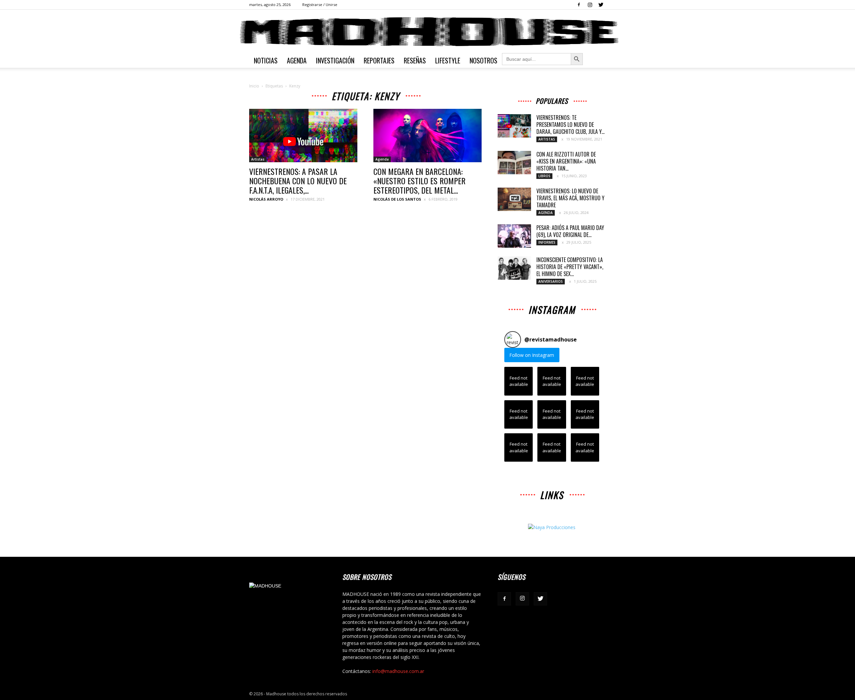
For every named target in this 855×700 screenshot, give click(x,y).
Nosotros (483, 60)
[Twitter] (601, 4)
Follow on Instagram (531, 355)
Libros (544, 176)
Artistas (258, 159)
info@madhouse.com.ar (398, 671)
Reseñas (415, 60)
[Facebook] (579, 4)
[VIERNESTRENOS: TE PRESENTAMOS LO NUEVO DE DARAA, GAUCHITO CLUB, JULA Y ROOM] (514, 126)
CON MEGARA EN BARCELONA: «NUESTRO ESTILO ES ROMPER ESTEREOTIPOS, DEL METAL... (419, 180)
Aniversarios (550, 281)
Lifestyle (447, 60)
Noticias (266, 60)
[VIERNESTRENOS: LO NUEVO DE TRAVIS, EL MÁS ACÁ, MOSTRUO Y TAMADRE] (514, 199)
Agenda (297, 60)
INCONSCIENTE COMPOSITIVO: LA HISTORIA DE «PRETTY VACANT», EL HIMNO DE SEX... (569, 267)
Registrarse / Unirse (319, 4)
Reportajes (379, 60)
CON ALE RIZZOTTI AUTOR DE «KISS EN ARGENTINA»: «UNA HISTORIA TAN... (566, 161)
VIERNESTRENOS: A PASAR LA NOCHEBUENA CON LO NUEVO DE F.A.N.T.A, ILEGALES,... (298, 180)
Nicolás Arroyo (266, 199)
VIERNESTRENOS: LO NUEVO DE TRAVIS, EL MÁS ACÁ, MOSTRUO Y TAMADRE (570, 198)
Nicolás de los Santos (397, 199)
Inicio (254, 86)
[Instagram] (590, 4)
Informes (546, 242)
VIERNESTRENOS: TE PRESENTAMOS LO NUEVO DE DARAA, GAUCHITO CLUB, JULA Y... (570, 124)
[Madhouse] (427, 31)
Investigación (335, 60)
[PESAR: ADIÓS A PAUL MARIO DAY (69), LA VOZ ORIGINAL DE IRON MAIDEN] (514, 236)
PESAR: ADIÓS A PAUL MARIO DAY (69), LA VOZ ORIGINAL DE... (570, 231)
